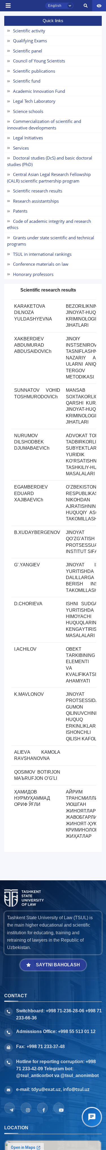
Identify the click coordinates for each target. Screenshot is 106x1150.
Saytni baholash (58, 964)
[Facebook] (42, 1108)
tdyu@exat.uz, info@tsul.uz (60, 1089)
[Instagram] (26, 1108)
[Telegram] (9, 1108)
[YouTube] (58, 1108)
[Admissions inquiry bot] (92, 1117)
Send (18, 28)
